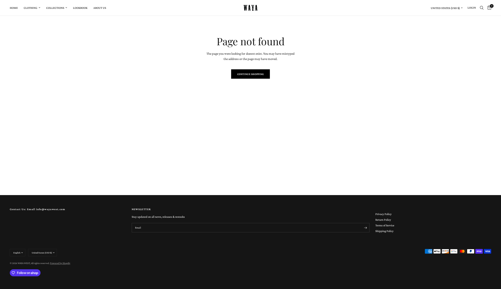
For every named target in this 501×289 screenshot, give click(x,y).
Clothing (30, 7)
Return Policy (383, 219)
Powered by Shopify (60, 263)
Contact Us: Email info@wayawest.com (37, 209)
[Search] (482, 8)
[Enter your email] (365, 227)
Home (14, 7)
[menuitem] (15, 8)
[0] (488, 8)
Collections (55, 7)
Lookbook (80, 7)
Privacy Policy (383, 214)
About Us (99, 7)
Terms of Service (384, 225)
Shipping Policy (384, 231)
